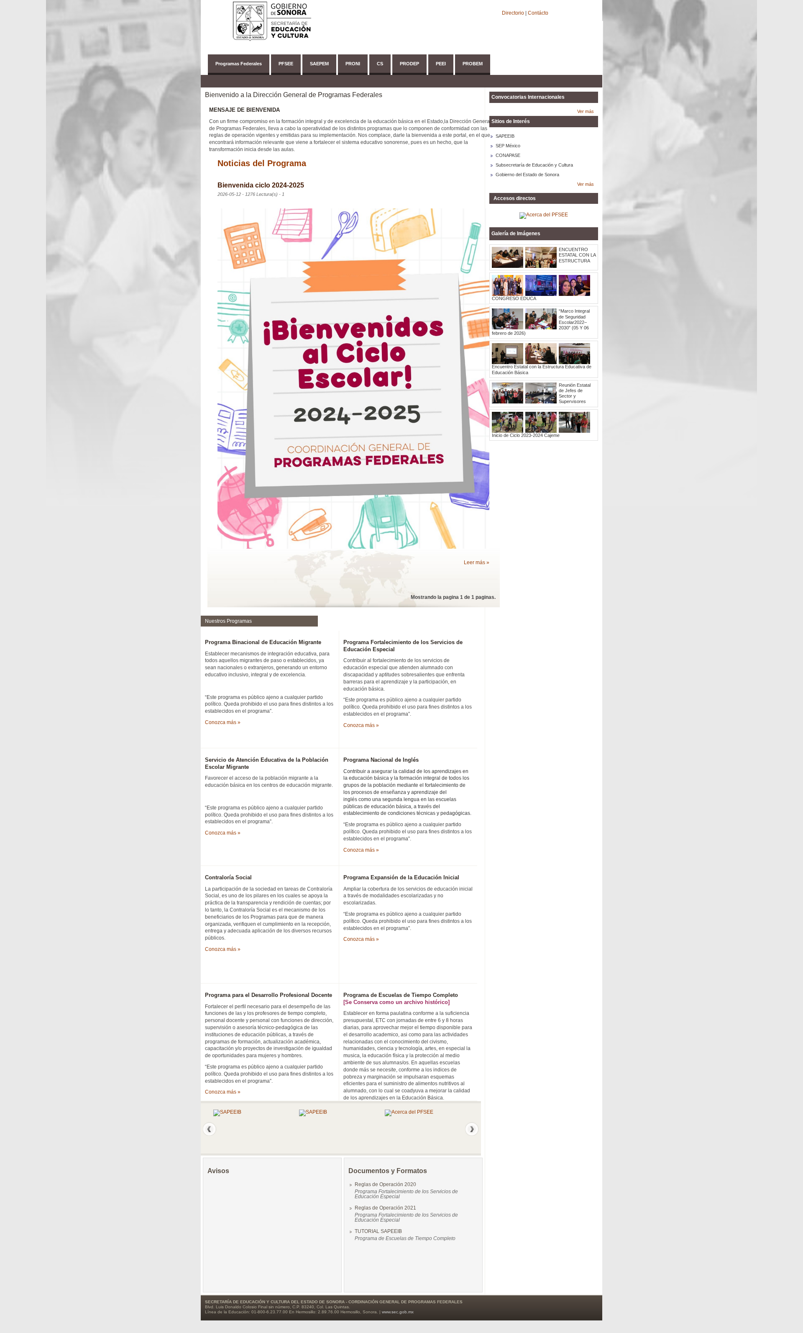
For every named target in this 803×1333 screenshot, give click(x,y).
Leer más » (476, 562)
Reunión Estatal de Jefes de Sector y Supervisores (575, 393)
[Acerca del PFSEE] (409, 1112)
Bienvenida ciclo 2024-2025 (260, 185)
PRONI (352, 63)
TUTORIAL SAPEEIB (378, 1231)
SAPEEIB (505, 136)
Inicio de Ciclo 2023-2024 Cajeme (526, 435)
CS (380, 63)
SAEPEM (319, 63)
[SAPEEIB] (227, 1112)
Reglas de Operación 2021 (385, 1208)
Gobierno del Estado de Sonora (527, 174)
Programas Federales (238, 63)
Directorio (513, 13)
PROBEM (473, 63)
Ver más (585, 111)
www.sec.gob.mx (398, 1312)
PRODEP (409, 63)
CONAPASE (508, 155)
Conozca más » (222, 722)
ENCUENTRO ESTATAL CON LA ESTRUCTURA (577, 255)
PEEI (441, 63)
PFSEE (286, 63)
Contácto (538, 13)
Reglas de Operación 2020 (385, 1184)
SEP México (508, 145)
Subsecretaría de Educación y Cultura (534, 164)
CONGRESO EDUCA (514, 298)
